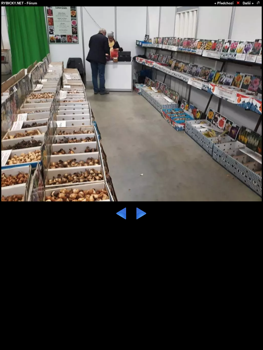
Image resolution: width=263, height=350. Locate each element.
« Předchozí (223, 3)
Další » (248, 3)
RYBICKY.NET (12, 3)
